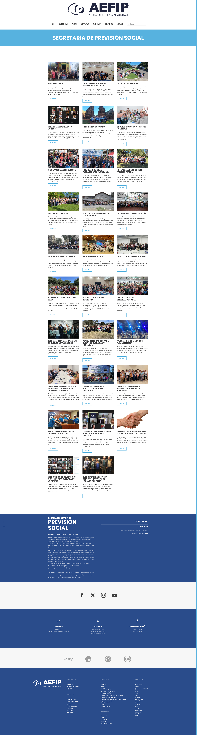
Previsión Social (105, 703)
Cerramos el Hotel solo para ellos (63, 298)
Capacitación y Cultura (108, 692)
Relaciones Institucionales (108, 697)
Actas (68, 690)
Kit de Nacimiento (72, 707)
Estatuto (69, 688)
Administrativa (105, 706)
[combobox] (136, 24)
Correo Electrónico (106, 723)
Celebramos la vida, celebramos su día (127, 298)
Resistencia (138, 710)
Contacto (120, 24)
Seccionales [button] (97, 24)
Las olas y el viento (58, 213)
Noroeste (138, 705)
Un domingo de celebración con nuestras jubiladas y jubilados (62, 479)
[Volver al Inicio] (98, 9)
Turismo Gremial (72, 699)
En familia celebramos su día (131, 213)
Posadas (137, 708)
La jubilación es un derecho (62, 256)
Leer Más (53, 99)
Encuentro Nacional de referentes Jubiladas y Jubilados (129, 388)
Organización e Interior (108, 701)
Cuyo (136, 693)
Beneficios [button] (109, 24)
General (103, 684)
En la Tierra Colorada (93, 127)
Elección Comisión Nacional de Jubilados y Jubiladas (62, 342)
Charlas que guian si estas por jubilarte (96, 214)
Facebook (104, 716)
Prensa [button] (74, 24)
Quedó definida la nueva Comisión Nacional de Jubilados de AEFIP (94, 479)
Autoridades (70, 684)
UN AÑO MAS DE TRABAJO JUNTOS (60, 128)
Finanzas (103, 688)
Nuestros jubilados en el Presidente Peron (129, 171)
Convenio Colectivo (73, 686)
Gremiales (70, 712)
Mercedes (138, 701)
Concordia (138, 690)
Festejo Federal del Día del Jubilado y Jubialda (61, 432)
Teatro (69, 705)
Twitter (103, 718)
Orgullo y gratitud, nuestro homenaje (131, 128)
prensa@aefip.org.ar (98, 629)
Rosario (137, 714)
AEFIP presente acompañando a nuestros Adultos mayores (132, 432)
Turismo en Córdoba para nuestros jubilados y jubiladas (95, 343)
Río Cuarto (138, 712)
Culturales (70, 708)
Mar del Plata (139, 699)
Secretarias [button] (85, 24)
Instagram (104, 719)
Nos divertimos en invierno (62, 170)
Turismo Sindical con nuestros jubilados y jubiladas (93, 388)
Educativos (70, 710)
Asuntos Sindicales (106, 690)
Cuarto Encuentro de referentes (93, 298)
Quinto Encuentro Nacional (131, 256)
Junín (136, 695)
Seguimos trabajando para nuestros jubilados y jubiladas (96, 433)
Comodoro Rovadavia (141, 688)
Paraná (137, 706)
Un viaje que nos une (127, 83)
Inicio (52, 24)
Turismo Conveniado (73, 701)
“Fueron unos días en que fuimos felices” (130, 342)
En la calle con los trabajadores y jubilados (96, 171)
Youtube (103, 721)
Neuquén (137, 703)
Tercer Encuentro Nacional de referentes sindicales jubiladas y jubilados (62, 388)
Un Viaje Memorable (92, 256)
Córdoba (137, 692)
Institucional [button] (63, 24)
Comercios (70, 703)
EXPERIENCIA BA (55, 83)
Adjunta (103, 686)
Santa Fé (137, 716)
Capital (137, 686)
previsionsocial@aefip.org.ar (139, 533)
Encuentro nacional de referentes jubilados (94, 84)
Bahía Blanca (139, 684)
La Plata (137, 697)
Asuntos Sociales (106, 693)
